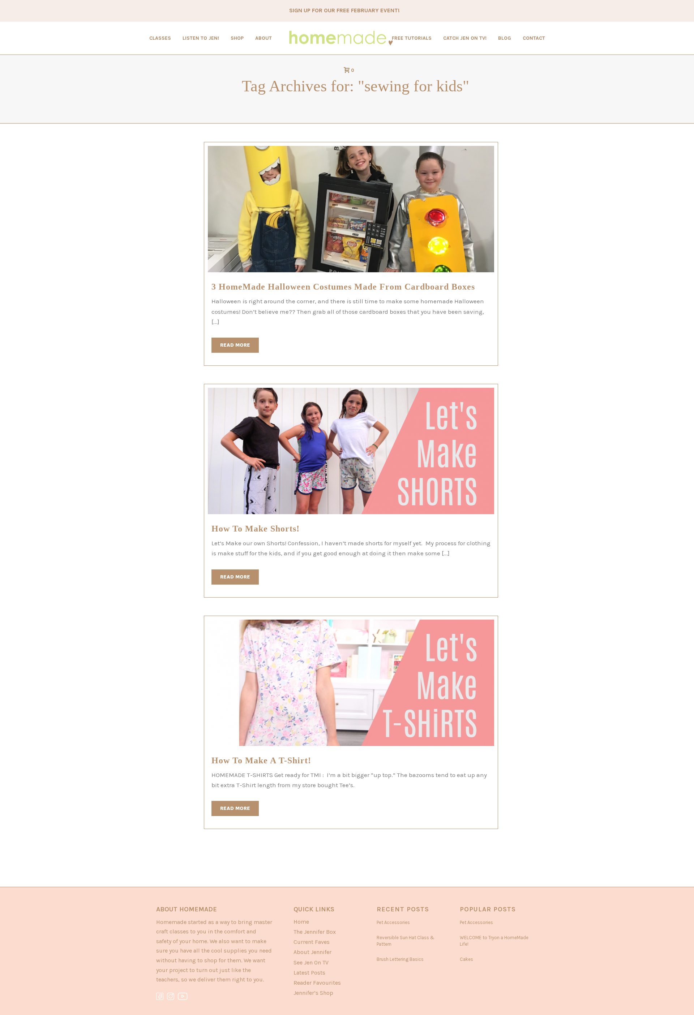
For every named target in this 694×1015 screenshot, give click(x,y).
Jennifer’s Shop (313, 992)
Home (301, 921)
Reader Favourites (317, 982)
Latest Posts (309, 972)
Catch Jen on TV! (465, 38)
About (263, 38)
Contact (534, 38)
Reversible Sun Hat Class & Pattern (405, 941)
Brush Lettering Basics (400, 959)
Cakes (466, 959)
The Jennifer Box (315, 931)
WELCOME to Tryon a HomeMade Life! (494, 941)
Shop (237, 38)
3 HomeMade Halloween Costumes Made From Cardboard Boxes (343, 286)
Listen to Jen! (201, 38)
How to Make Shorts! (255, 528)
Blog (504, 38)
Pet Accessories (393, 922)
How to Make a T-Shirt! (261, 760)
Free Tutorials (412, 38)
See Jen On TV (311, 962)
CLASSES (160, 38)
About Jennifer (312, 952)
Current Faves (312, 941)
